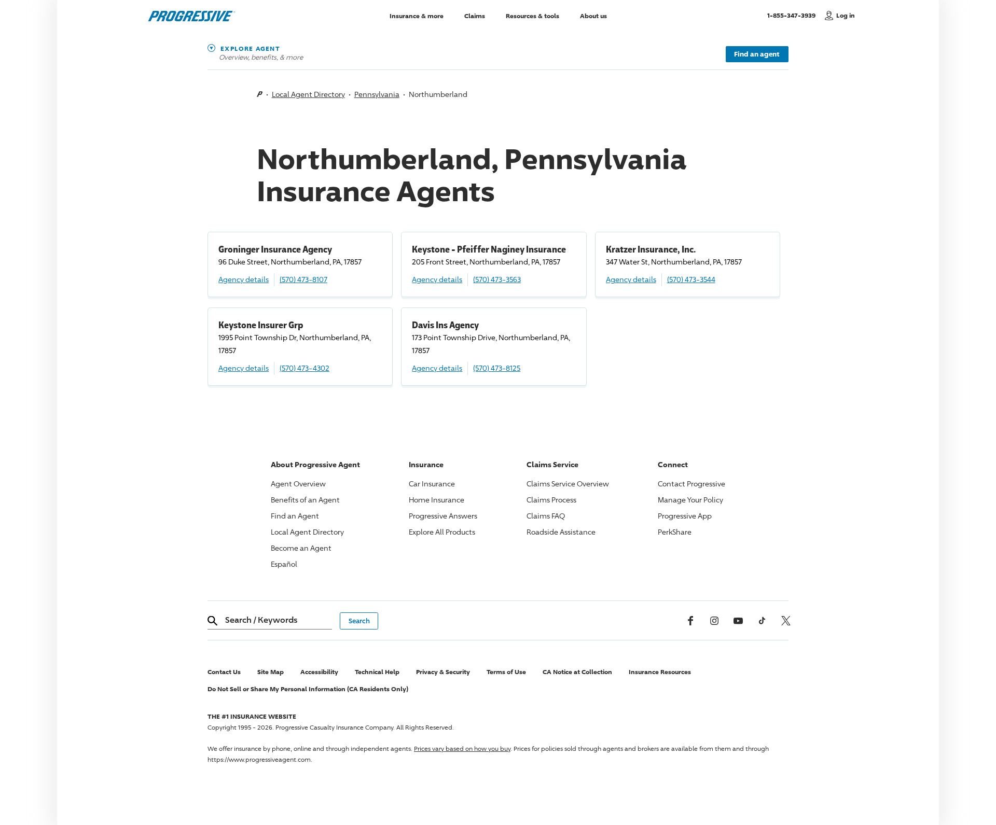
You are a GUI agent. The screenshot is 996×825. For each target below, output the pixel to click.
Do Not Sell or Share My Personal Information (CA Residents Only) (308, 689)
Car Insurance (432, 483)
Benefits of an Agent (305, 499)
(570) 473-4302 (304, 367)
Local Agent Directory (308, 94)
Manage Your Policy (690, 499)
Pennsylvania (376, 94)
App (685, 515)
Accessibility (319, 672)
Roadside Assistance (561, 531)
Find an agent (757, 54)
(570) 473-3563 (497, 279)
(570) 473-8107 (303, 279)
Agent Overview (298, 483)
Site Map (270, 672)
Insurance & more (417, 15)
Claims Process (551, 499)
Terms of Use (506, 672)
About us (593, 15)
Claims (474, 15)
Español (284, 564)
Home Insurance (436, 499)
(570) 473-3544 (691, 279)
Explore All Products (442, 531)
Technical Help (377, 672)
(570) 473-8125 (496, 367)
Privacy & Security (443, 672)
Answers (443, 515)
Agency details (243, 279)
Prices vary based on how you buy (462, 748)
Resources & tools (532, 15)
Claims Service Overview (568, 483)
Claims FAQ (546, 515)
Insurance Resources (660, 672)
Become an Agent (301, 547)
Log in (845, 15)
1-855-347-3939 (793, 15)
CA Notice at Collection (577, 672)
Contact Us (224, 672)
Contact (691, 483)
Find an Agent (295, 515)
